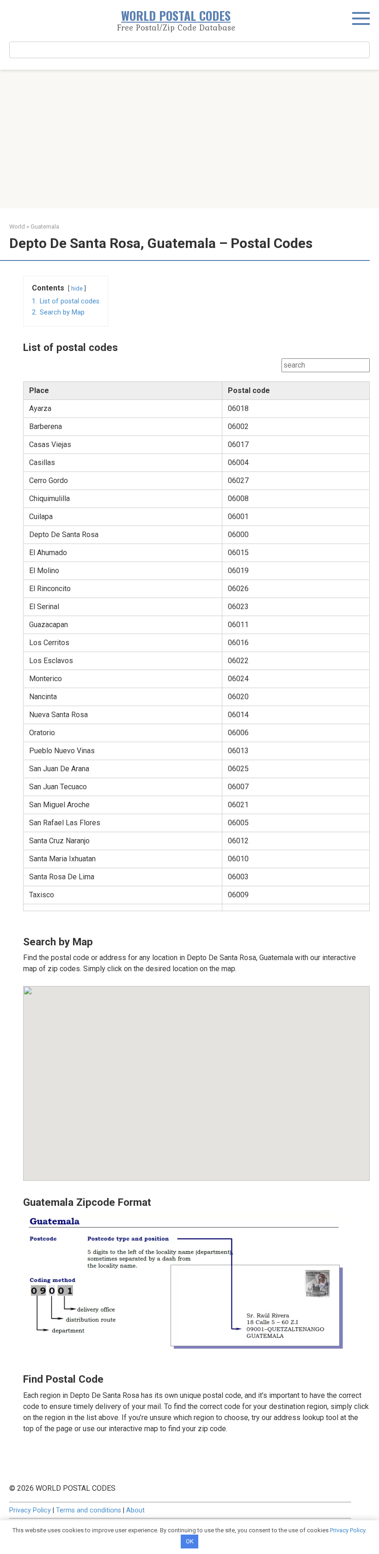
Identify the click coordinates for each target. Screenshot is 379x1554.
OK (190, 1541)
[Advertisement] (189, 139)
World (17, 226)
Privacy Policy (30, 1510)
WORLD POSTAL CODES (176, 15)
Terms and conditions (88, 1510)
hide (77, 288)
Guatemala (45, 226)
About (135, 1510)
